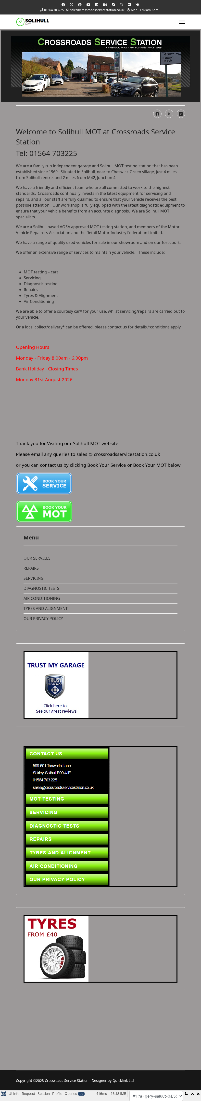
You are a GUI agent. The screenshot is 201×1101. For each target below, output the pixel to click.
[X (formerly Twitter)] (169, 114)
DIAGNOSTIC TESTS (41, 588)
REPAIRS (31, 568)
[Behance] (105, 4)
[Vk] (137, 4)
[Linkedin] (96, 4)
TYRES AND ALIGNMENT (46, 608)
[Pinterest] (80, 4)
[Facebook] (63, 4)
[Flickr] (129, 4)
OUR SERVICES (37, 558)
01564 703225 (54, 10)
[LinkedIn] (181, 114)
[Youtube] (88, 4)
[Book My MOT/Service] (100, 483)
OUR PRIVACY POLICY (43, 618)
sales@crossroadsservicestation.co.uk (97, 10)
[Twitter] (71, 4)
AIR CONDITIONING (42, 598)
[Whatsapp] (121, 4)
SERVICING (34, 578)
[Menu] (182, 21)
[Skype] (113, 4)
